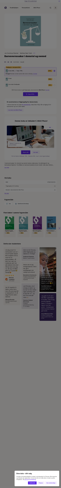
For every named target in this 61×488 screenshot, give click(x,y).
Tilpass (41, 483)
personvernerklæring (30, 479)
